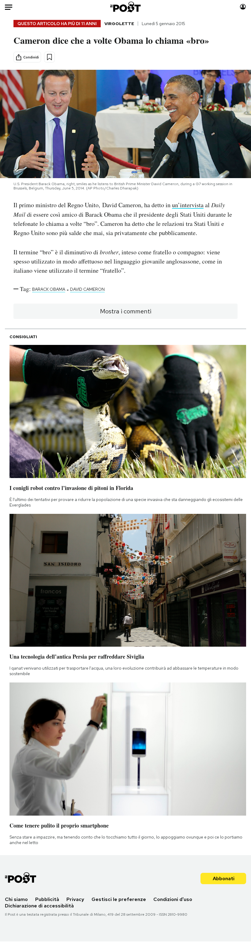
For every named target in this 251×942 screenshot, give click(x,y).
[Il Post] (126, 7)
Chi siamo (16, 899)
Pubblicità (47, 899)
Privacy (75, 899)
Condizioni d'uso (172, 899)
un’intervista (188, 205)
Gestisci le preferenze (119, 899)
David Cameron (87, 289)
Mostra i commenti (125, 311)
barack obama (48, 289)
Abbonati (223, 878)
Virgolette (119, 23)
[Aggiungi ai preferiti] (49, 57)
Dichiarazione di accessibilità (39, 906)
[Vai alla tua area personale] (243, 7)
